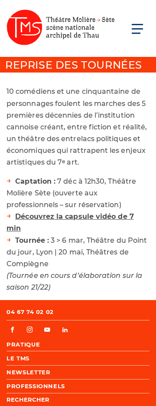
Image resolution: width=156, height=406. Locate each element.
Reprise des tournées (73, 65)
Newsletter (28, 372)
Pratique (23, 344)
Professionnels (35, 386)
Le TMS (17, 358)
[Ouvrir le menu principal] (137, 28)
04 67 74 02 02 (30, 311)
